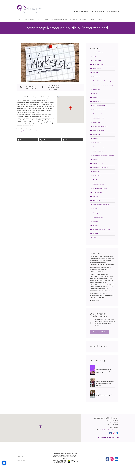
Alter (94, 56)
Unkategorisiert (97, 213)
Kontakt (99, 19)
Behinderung (97, 68)
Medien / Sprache (98, 163)
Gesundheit (96, 122)
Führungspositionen (99, 109)
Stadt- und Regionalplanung (101, 204)
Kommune (96, 138)
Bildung (95, 72)
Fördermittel (97, 101)
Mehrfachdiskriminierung (100, 167)
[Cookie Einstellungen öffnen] (4, 464)
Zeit (94, 237)
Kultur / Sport (97, 143)
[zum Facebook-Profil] (110, 433)
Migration (96, 171)
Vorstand (95, 221)
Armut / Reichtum (98, 64)
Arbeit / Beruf (97, 60)
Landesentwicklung (98, 147)
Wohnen (95, 233)
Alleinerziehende (98, 52)
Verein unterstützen (24, 23)
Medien (91, 19)
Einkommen (96, 89)
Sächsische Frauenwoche (59, 19)
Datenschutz (21, 460)
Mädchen (96, 159)
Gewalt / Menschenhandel (100, 126)
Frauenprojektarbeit (99, 105)
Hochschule (96, 134)
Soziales (95, 196)
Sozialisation (96, 200)
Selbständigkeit (97, 192)
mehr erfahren (96, 300)
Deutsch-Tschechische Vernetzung (103, 85)
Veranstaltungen (98, 217)
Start (19, 19)
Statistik (95, 209)
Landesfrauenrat (29, 19)
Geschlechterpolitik (98, 118)
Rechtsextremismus (98, 184)
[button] (27, 139)
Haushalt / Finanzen (99, 130)
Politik (95, 180)
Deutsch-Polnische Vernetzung (102, 81)
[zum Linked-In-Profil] (117, 433)
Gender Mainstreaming (99, 114)
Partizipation (97, 176)
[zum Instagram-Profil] (114, 433)
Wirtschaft (96, 225)
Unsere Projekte (42, 19)
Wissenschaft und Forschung (101, 229)
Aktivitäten (73, 19)
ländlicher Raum (98, 151)
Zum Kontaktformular (107, 437)
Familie (95, 97)
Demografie (96, 76)
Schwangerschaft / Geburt (100, 188)
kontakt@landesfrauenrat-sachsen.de (109, 430)
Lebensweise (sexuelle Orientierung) (103, 155)
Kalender (83, 19)
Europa (95, 93)
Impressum (20, 456)
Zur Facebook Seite (99, 332)
